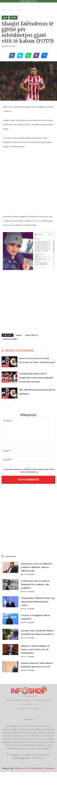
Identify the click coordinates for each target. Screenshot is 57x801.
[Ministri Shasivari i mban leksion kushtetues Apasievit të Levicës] (10, 666)
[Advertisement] (28, 520)
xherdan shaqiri (10, 339)
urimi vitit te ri (31, 335)
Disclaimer (49, 768)
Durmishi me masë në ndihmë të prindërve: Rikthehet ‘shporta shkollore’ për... (36, 567)
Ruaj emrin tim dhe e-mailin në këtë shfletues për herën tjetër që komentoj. (29, 470)
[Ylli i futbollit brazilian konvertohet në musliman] (9, 393)
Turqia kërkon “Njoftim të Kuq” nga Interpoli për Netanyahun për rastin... (38, 601)
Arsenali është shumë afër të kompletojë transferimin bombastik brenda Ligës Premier (36, 377)
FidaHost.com (20, 768)
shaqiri (19, 335)
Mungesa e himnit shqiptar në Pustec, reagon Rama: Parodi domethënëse (35, 649)
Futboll (19, 10)
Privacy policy (35, 768)
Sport (12, 10)
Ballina (4, 10)
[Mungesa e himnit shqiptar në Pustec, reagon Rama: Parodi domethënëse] (10, 649)
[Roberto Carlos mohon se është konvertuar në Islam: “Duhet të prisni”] (9, 361)
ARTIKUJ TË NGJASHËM (19, 350)
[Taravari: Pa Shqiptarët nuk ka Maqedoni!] (10, 618)
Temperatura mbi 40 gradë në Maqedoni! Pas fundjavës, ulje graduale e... (35, 584)
